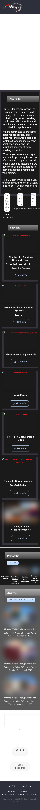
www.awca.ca (8, 733)
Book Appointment (20, 766)
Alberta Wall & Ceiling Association (20, 629)
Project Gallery (8, 794)
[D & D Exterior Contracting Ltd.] (12, 11)
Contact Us (20, 751)
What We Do (13, 791)
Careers (33, 794)
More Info (22, 275)
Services (23, 791)
